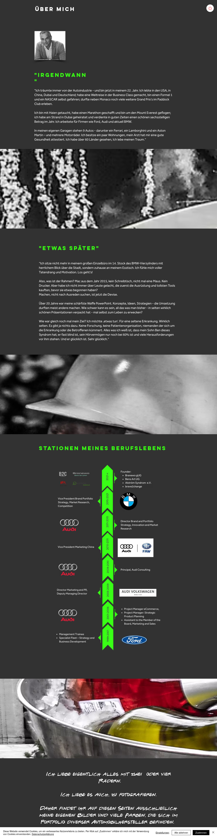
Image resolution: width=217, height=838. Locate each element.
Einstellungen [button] (162, 832)
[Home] (210, 8)
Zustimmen (201, 832)
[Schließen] (213, 832)
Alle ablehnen (181, 832)
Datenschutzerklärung (43, 834)
